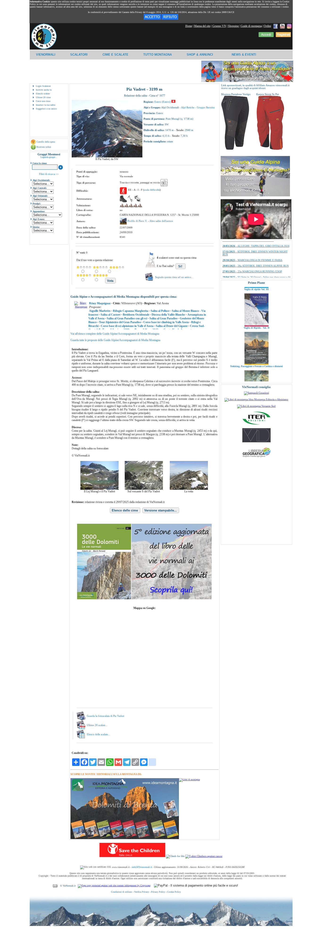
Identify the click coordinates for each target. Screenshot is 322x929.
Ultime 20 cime (43, 97)
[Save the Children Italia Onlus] (132, 856)
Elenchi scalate (43, 93)
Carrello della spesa (46, 141)
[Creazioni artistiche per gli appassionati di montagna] (256, 392)
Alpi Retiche (187, 107)
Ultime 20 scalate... (97, 725)
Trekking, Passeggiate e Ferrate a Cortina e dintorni (256, 339)
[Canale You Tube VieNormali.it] (282, 26)
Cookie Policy (174, 892)
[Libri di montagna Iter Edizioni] (256, 424)
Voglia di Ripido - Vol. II (256, 301)
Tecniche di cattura (256, 377)
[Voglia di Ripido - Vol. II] (256, 298)
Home (188, 26)
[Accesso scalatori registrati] (266, 36)
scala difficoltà (152, 189)
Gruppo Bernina (206, 107)
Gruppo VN (219, 26)
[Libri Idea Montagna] (124, 838)
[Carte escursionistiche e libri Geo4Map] (256, 458)
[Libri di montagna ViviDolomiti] (256, 441)
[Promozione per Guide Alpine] (247, 81)
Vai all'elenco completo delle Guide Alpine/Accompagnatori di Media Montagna (114, 333)
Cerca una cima (43, 101)
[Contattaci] (55, 885)
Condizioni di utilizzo (121, 892)
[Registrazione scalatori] (283, 36)
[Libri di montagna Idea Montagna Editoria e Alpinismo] (256, 399)
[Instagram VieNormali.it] (289, 26)
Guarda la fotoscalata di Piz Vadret (105, 715)
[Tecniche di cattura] (256, 375)
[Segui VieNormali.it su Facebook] (275, 26)
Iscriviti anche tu (44, 90)
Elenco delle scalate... (98, 734)
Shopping (233, 26)
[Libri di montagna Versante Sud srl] (256, 406)
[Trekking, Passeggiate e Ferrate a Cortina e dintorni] (256, 337)
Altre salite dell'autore (161, 221)
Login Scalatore (43, 86)
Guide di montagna (251, 26)
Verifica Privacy (141, 892)
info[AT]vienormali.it (142, 867)
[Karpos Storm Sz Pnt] (270, 149)
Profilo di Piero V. (138, 221)
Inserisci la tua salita (45, 105)
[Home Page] (44, 48)
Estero (157, 101)
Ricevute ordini (44, 147)
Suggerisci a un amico (46, 108)
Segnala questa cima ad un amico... (174, 277)
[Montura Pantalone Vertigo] (235, 149)
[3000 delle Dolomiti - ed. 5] (144, 598)
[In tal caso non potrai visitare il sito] (170, 18)
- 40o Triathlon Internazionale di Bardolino (253, 248)
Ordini (267, 26)
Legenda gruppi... (49, 157)
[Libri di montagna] (189, 779)
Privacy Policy (158, 892)
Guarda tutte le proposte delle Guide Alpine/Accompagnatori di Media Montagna (115, 340)
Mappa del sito (202, 26)
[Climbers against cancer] (204, 856)
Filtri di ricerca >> (49, 174)
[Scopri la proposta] (255, 195)
